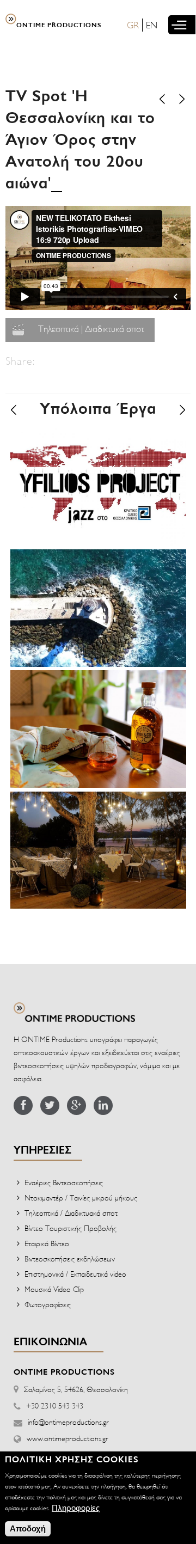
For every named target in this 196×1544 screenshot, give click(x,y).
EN (151, 25)
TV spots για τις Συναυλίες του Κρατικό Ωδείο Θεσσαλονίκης (96, 453)
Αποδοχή (28, 1528)
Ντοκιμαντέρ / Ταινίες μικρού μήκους (80, 1197)
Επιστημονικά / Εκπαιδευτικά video (75, 1274)
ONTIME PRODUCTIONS (58, 25)
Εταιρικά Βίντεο (46, 1243)
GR (133, 25)
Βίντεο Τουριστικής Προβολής (70, 1228)
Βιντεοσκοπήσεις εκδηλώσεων (69, 1258)
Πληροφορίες (76, 1507)
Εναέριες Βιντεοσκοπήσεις (63, 1182)
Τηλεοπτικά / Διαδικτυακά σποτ (71, 1213)
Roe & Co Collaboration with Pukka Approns (95, 695)
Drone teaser (51, 564)
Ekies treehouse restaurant (86, 806)
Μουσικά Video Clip (54, 1289)
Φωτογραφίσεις (47, 1304)
